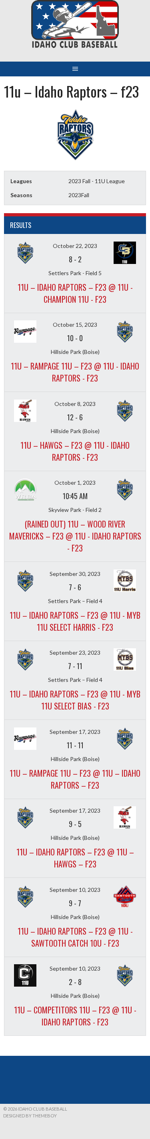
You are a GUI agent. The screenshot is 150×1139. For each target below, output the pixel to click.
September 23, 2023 (75, 652)
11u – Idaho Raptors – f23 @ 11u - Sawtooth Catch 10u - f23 (75, 937)
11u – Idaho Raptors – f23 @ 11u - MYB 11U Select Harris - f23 (75, 621)
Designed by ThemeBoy (30, 1115)
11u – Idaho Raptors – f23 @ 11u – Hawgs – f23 (75, 858)
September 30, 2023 (75, 573)
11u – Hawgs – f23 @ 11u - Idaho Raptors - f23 (75, 451)
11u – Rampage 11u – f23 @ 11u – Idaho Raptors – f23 (75, 779)
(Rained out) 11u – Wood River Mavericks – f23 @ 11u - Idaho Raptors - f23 (75, 536)
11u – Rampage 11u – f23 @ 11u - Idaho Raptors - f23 (75, 372)
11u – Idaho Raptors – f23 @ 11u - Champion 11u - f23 (75, 293)
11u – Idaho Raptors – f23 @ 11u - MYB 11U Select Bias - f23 (75, 700)
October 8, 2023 (75, 403)
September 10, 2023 (75, 889)
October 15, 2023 (75, 324)
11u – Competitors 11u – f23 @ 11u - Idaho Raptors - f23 (75, 1016)
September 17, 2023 (75, 731)
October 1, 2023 (75, 482)
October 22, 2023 (75, 245)
